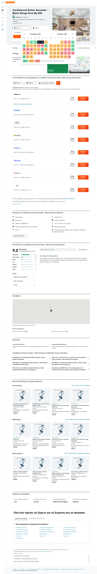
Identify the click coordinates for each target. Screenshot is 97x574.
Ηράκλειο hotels (67, 534)
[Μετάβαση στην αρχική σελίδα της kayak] (10, 2)
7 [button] (58, 46)
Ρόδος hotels (19, 536)
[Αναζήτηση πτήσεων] (3, 7)
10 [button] (35, 46)
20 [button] (46, 49)
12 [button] (42, 46)
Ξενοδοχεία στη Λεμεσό (69, 527)
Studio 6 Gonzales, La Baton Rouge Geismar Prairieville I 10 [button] (60, 474)
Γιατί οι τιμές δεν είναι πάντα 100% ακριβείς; (26, 561)
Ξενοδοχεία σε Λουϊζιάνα (65, 569)
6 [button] (54, 46)
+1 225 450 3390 (17, 23)
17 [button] (35, 49)
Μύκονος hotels (43, 534)
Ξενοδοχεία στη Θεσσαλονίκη (47, 531)
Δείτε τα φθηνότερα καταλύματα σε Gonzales (78, 419)
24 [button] (35, 53)
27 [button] (46, 53)
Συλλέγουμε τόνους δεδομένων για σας (25, 558)
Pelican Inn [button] (16, 439)
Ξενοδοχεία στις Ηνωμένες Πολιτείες (50, 569)
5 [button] (42, 42)
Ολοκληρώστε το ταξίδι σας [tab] (37, 518)
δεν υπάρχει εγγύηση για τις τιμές (45, 551)
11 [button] (38, 46)
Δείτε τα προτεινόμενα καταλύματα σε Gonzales (77, 453)
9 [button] (31, 46)
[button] (2, 2)
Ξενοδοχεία (22, 569)
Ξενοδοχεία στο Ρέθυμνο (22, 529)
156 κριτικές (25, 17)
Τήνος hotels (43, 536)
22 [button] (27, 53)
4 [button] (38, 42)
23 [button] (31, 53)
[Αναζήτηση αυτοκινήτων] (3, 13)
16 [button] (31, 49)
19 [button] (42, 49)
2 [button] (31, 42)
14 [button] (24, 49)
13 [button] (46, 46)
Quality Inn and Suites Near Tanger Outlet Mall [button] (60, 406)
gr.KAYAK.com (15, 569)
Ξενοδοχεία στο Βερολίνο (22, 534)
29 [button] (27, 57)
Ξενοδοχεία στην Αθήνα (45, 529)
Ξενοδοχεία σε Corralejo (69, 529)
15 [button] (27, 49)
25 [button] (38, 53)
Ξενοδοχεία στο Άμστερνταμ (47, 527)
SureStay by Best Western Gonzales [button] (41, 439)
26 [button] (42, 53)
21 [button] (24, 53)
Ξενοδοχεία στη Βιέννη (21, 531)
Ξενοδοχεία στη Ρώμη (21, 527)
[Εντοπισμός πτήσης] (3, 20)
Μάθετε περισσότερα (69, 198)
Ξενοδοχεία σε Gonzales (78, 569)
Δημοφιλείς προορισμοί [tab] (21, 518)
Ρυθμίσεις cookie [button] (17, 204)
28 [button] (24, 57)
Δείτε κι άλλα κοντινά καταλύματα (81, 385)
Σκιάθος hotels (19, 538)
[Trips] (3, 25)
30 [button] (31, 57)
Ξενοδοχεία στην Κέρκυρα (69, 531)
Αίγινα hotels (66, 536)
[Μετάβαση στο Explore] (3, 17)
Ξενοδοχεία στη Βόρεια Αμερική (34, 569)
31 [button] (69, 57)
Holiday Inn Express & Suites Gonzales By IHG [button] (39, 472)
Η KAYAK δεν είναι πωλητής (21, 556)
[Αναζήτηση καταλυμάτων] (3, 10)
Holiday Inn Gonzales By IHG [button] (20, 471)
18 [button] (38, 49)
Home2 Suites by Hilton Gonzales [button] (79, 471)
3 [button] (69, 42)
